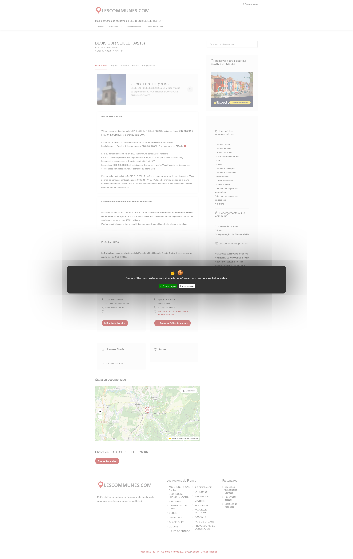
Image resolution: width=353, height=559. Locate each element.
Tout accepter (169, 286)
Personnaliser (187, 286)
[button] (100, 411)
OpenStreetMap (183, 438)
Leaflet (173, 438)
